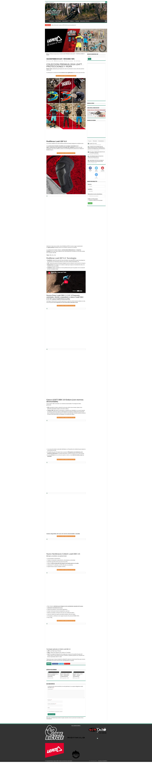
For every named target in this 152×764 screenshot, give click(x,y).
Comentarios (101, 141)
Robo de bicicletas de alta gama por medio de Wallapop (61, 25)
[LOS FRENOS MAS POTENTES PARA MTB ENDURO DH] (88, 156)
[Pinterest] (95, 2)
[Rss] (92, 2)
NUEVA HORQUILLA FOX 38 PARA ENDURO (53, 675)
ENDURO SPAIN (84, 21)
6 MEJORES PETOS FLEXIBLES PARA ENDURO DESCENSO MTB (96, 161)
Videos (71, 21)
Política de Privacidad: (93, 198)
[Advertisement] (96, 82)
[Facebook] (90, 761)
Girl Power (58, 21)
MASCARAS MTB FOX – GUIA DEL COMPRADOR (64, 675)
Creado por (100, 760)
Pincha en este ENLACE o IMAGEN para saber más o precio (66, 620)
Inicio (48, 53)
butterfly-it (105, 760)
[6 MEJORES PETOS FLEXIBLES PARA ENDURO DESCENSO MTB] (88, 160)
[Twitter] (94, 2)
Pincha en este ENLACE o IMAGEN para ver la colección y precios (66, 75)
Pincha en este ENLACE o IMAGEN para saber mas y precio (66, 459)
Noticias (51, 21)
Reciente (95, 141)
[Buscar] (106, 2)
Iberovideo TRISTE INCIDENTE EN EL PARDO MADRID (97, 152)
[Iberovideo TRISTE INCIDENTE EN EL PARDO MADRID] (88, 152)
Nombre (50, 699)
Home (47, 21)
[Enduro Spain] (53, 11)
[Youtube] (96, 2)
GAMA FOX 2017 (93, 143)
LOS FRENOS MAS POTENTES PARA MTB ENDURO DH (95, 157)
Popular (89, 141)
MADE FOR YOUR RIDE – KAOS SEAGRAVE (78, 675)
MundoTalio (76, 659)
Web (49, 707)
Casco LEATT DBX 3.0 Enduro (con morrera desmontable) (64, 400)
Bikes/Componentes (54, 53)
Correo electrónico (52, 703)
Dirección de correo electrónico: (95, 194)
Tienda (77, 21)
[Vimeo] (97, 2)
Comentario (50, 689)
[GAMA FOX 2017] (88, 143)
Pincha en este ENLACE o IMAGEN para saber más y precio (66, 305)
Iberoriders (65, 21)
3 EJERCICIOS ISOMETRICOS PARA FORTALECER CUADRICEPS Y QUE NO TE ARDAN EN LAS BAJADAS (96, 147)
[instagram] (99, 2)
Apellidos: (90, 189)
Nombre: (90, 184)
